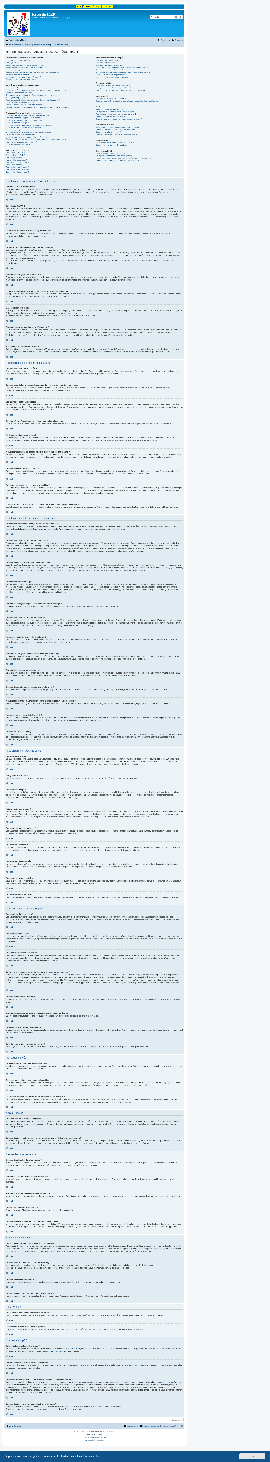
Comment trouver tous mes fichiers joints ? (112, 145)
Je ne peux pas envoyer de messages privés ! (113, 85)
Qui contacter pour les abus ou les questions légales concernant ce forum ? (124, 158)
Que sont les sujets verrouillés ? (18, 169)
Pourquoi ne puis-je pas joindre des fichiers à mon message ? (29, 132)
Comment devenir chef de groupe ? (109, 70)
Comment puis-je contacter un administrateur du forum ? (117, 160)
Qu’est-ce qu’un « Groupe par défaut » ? (111, 75)
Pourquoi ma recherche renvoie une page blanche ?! (116, 114)
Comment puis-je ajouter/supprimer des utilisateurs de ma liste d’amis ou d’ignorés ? (128, 101)
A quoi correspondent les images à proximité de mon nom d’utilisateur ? (33, 100)
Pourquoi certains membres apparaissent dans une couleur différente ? (123, 72)
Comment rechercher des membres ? (110, 116)
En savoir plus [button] (91, 1456)
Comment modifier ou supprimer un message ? (23, 118)
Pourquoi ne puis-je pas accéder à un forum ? (23, 130)
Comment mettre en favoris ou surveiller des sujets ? (116, 129)
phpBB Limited (74, 1349)
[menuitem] (23, 40)
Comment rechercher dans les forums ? (111, 109)
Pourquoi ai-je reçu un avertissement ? (20, 135)
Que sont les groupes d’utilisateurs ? (110, 65)
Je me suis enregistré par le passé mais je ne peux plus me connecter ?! (33, 72)
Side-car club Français (98, 1437)
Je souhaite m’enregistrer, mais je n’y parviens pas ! (25, 65)
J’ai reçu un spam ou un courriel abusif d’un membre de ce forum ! (121, 90)
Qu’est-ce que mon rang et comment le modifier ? (24, 105)
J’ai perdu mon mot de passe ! (17, 75)
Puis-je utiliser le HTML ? (15, 155)
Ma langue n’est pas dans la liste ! (18, 98)
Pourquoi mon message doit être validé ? (21, 142)
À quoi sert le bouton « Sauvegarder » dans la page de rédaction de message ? (36, 139)
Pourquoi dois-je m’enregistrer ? (18, 60)
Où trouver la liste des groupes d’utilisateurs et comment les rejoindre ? (123, 67)
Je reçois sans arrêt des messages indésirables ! (115, 88)
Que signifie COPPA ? (14, 63)
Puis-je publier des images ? (16, 160)
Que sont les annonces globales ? (19, 162)
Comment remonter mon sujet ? (18, 144)
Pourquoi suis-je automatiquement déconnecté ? (24, 77)
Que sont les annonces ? (15, 165)
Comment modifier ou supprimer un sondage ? (23, 127)
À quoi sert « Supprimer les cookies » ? (21, 80)
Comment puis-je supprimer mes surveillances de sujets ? (118, 134)
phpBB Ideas (134, 1365)
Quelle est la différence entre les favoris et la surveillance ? (118, 127)
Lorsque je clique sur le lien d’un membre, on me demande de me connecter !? (38, 107)
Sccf (79, 7)
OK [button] (252, 1456)
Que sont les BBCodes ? (15, 153)
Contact (88, 7)
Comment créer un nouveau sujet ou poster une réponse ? (28, 115)
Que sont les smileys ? (14, 157)
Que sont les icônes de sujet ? (17, 172)
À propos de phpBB (59, 1351)
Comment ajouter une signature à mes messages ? (25, 120)
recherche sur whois (165, 1382)
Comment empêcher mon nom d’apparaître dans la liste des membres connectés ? (37, 90)
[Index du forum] (18, 23)
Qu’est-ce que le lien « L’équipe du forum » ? (113, 77)
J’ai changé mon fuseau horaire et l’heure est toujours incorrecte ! (30, 95)
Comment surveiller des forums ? (108, 132)
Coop (97, 7)
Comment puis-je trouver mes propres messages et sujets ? (119, 119)
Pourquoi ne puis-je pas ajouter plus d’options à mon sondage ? (30, 125)
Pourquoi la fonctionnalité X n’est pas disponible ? (114, 156)
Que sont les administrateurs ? (107, 60)
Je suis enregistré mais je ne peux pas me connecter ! (26, 67)
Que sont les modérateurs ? (106, 63)
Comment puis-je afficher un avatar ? (20, 102)
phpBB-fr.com (98, 1434)
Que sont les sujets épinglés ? (17, 167)
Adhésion (107, 7)
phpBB (152, 440)
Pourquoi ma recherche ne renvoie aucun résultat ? (115, 112)
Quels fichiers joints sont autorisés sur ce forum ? (115, 143)
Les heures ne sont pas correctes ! (19, 93)
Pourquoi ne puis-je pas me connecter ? (21, 70)
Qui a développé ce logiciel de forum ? (110, 153)
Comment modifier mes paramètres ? (20, 88)
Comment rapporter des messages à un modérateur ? (26, 137)
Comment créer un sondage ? (17, 123)
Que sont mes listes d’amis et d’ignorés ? (111, 98)
